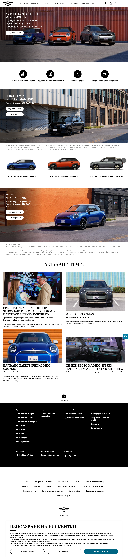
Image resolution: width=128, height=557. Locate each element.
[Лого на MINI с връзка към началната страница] (64, 510)
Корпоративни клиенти (50, 455)
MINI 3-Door (20, 426)
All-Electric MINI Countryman (26, 422)
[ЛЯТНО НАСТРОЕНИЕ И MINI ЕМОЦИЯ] (64, 34)
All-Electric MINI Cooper (25, 414)
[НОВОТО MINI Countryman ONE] (64, 116)
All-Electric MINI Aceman (25, 418)
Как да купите (96, 428)
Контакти (95, 424)
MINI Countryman (22, 438)
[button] (111, 3)
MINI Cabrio (20, 434)
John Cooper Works (23, 442)
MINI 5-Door (20, 430)
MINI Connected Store (74, 414)
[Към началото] (64, 396)
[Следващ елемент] (123, 160)
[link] (105, 3)
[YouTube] (75, 455)
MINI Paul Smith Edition (24, 455)
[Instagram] (70, 455)
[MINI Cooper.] (64, 215)
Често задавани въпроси (100, 414)
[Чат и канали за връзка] (125, 336)
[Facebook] (65, 455)
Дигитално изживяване (75, 418)
